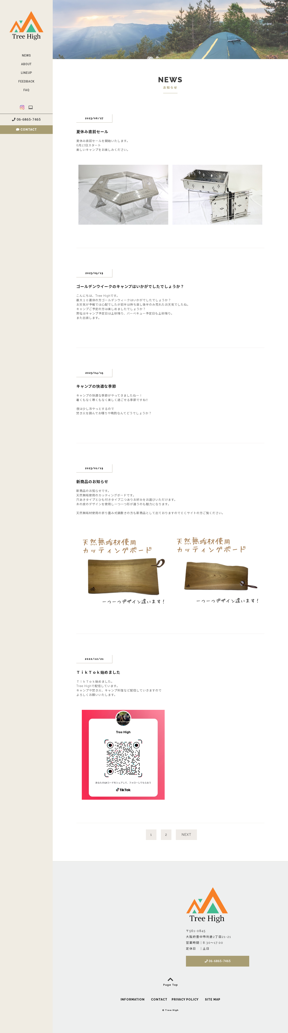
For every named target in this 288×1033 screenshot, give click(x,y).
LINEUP (26, 72)
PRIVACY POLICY (185, 999)
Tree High (172, 1010)
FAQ (26, 90)
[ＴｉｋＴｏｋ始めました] (123, 797)
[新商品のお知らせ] (123, 608)
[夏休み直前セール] (123, 222)
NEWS (26, 55)
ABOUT (26, 64)
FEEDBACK (26, 81)
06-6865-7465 (28, 119)
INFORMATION (133, 999)
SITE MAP (212, 999)
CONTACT (28, 129)
